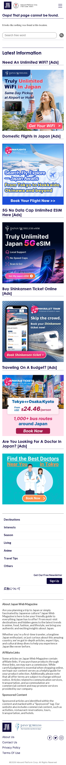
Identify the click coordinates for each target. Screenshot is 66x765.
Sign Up (54, 581)
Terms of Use (11, 752)
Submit (61, 35)
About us (8, 737)
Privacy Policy (11, 747)
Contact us (9, 742)
